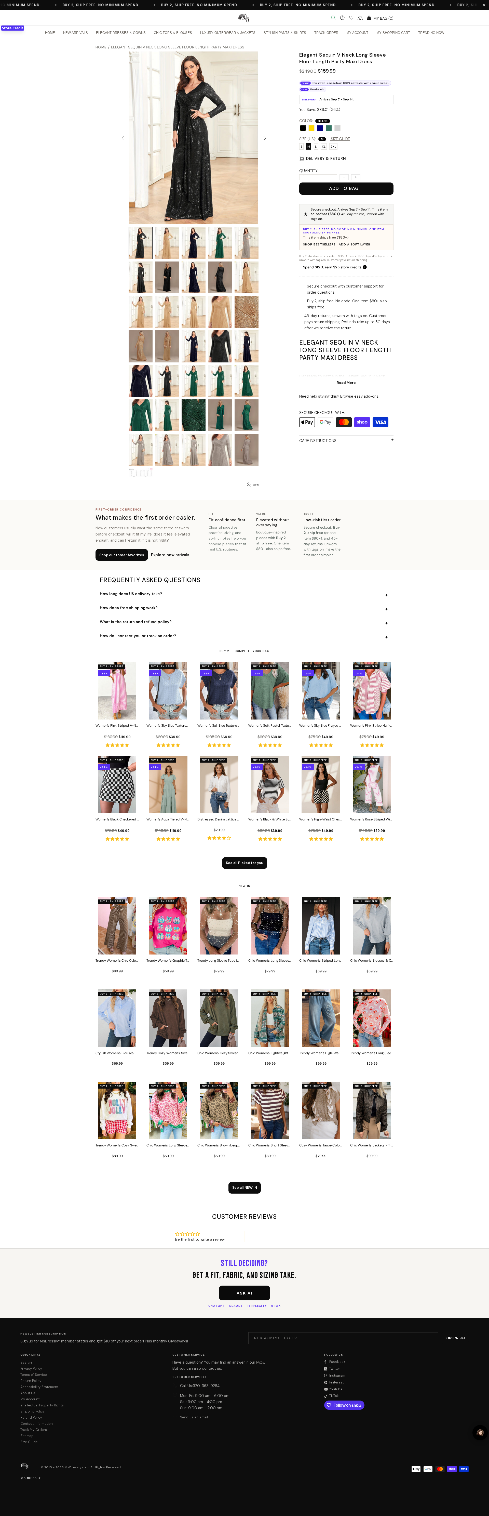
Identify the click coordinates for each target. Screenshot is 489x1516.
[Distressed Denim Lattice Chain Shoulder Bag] (219, 806)
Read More (346, 382)
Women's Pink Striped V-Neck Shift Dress (117, 725)
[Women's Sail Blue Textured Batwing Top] (219, 712)
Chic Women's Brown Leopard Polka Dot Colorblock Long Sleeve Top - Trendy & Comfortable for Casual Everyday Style (219, 1145)
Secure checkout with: (322, 412)
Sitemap (27, 1436)
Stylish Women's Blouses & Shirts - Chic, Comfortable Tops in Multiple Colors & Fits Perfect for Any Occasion (117, 1053)
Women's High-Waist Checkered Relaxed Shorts (321, 819)
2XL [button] (333, 146)
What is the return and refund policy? (135, 621)
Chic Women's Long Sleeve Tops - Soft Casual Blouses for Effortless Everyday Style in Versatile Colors (270, 960)
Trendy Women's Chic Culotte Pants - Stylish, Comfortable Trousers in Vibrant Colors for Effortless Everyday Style (117, 960)
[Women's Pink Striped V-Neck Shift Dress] (117, 712)
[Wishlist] (351, 17)
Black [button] (303, 128)
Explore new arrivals (170, 554)
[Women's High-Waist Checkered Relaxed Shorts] (321, 806)
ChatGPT (216, 1306)
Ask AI (244, 1293)
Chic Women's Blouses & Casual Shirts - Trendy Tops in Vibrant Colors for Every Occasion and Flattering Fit (371, 960)
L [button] (316, 146)
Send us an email (194, 1417)
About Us (27, 1393)
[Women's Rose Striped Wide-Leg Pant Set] (371, 806)
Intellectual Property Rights (42, 1405)
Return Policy (30, 1381)
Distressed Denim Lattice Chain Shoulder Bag (219, 819)
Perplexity (257, 1306)
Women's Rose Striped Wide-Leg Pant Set (371, 819)
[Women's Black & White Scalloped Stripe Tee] (270, 806)
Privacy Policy (31, 1368)
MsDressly (244, 17)
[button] (484, 5)
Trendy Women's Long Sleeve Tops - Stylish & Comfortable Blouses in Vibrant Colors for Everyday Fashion (371, 1053)
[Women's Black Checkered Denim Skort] (117, 806)
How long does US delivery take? (131, 593)
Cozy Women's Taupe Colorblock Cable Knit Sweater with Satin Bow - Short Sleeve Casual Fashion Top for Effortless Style (321, 1145)
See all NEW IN (244, 1187)
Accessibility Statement (39, 1387)
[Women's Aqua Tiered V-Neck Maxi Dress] (168, 806)
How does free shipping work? (128, 607)
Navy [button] (320, 128)
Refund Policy (31, 1417)
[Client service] (342, 17)
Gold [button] (311, 128)
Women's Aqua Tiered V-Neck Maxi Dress (168, 819)
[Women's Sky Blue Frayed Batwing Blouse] (321, 712)
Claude (235, 1306)
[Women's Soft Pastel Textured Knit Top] (270, 712)
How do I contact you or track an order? (138, 635)
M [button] (308, 146)
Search (26, 1362)
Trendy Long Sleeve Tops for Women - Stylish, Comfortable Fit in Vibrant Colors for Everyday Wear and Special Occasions (219, 960)
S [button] (301, 146)
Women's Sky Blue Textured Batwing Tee (168, 725)
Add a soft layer (354, 244)
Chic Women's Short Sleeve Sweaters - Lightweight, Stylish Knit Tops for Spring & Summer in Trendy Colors (270, 1145)
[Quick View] (131, 670)
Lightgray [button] (337, 128)
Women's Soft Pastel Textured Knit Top (270, 725)
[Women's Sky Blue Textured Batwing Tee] (168, 712)
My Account (29, 1399)
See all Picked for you (244, 862)
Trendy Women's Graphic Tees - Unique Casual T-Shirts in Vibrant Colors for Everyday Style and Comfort (168, 960)
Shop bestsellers (319, 244)
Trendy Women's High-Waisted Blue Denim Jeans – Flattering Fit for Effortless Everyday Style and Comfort (321, 1053)
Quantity (308, 170)
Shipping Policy (32, 1411)
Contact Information (36, 1423)
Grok (276, 1306)
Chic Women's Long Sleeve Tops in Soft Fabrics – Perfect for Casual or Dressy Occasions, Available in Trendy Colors (168, 1145)
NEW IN (245, 886)
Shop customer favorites (121, 555)
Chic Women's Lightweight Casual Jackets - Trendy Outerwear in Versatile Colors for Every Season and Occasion (270, 1053)
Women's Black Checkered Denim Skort (117, 819)
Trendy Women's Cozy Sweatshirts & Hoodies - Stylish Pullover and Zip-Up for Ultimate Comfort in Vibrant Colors (117, 1145)
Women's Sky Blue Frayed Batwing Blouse (321, 725)
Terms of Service (33, 1375)
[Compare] (360, 17)
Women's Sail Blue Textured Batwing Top (219, 725)
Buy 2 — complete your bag (244, 651)
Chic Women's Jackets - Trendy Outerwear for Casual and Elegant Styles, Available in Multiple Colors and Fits (371, 1145)
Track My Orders (33, 1430)
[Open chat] (480, 1432)
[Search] (333, 17)
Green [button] (329, 128)
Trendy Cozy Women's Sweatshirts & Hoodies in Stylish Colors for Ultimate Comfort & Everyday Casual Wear (168, 1053)
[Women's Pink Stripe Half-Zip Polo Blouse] (371, 712)
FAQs (260, 1362)
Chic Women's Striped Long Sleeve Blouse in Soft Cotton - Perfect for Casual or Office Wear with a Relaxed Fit (321, 960)
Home (101, 47)
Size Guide (29, 1442)
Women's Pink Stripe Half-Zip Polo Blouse (371, 725)
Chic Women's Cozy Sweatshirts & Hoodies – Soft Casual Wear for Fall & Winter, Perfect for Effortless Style (219, 1053)
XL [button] (323, 146)
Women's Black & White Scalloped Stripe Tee (270, 819)
